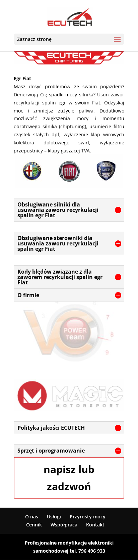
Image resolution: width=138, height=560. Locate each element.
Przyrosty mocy (88, 516)
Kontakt (95, 524)
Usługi (54, 516)
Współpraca (64, 524)
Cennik (34, 524)
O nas (31, 516)
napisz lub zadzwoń (69, 477)
